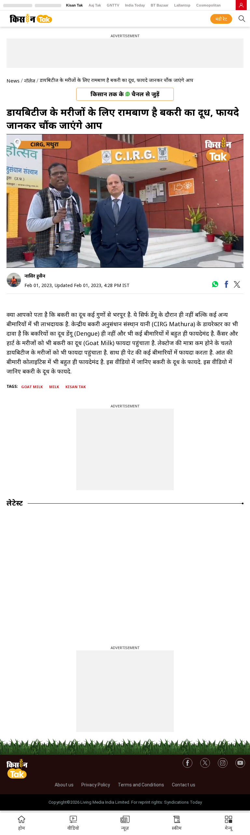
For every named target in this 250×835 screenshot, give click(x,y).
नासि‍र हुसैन (34, 276)
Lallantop (182, 5)
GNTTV (113, 5)
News (13, 80)
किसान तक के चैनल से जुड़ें (125, 94)
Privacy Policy (95, 784)
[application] (125, 201)
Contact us (183, 784)
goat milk (32, 386)
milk (54, 386)
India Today (135, 5)
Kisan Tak (74, 5)
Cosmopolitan (208, 5)
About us (64, 784)
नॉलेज (29, 80)
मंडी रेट (221, 19)
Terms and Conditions (141, 784)
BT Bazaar (159, 5)
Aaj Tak (95, 5)
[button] (228, 824)
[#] (215, 286)
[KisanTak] (31, 18)
